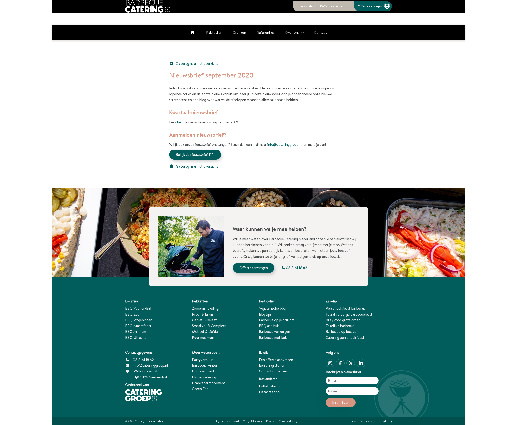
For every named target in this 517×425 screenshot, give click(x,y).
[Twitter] (350, 363)
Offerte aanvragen (370, 6)
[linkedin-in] (361, 363)
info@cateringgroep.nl (285, 144)
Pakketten (214, 32)
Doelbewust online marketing (376, 421)
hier (180, 122)
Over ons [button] (292, 32)
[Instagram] (330, 363)
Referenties (265, 32)
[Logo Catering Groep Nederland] (147, 6)
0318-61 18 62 (143, 359)
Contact (320, 32)
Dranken (239, 32)
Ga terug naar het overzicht (196, 63)
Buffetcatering (329, 6)
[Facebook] (340, 363)
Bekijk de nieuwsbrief (192, 154)
